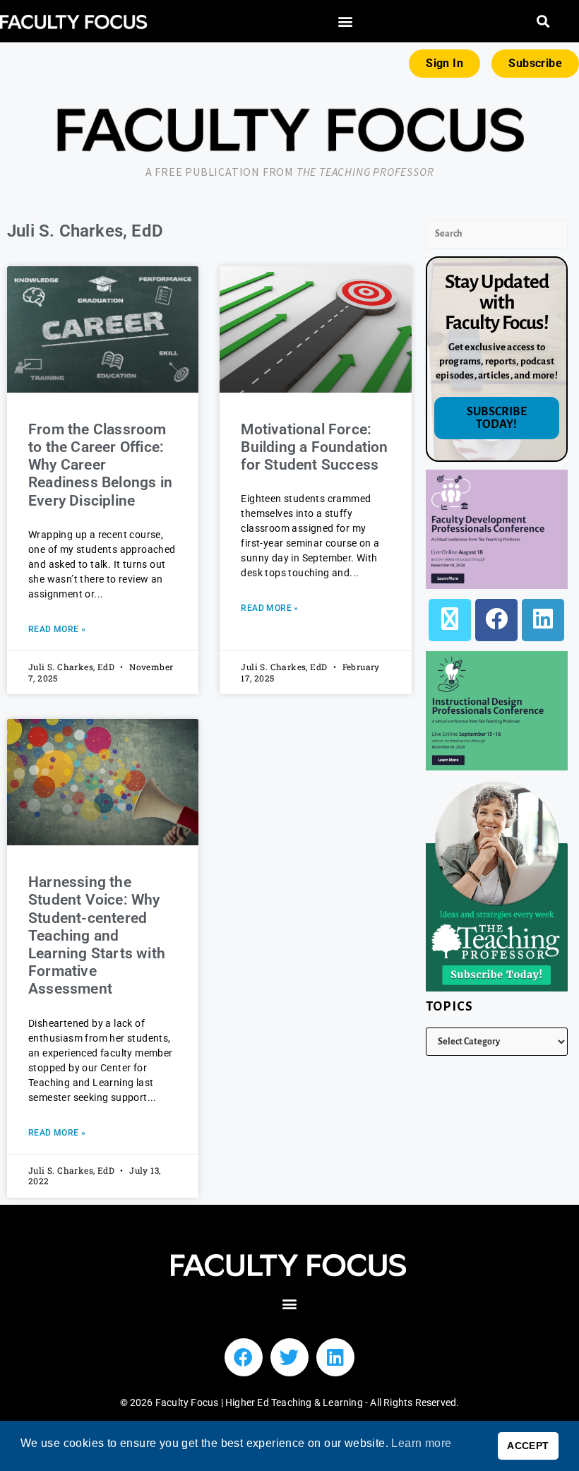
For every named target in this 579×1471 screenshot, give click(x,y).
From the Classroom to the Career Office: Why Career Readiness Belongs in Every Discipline (100, 465)
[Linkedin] (335, 1357)
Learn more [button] (421, 1443)
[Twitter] (289, 1357)
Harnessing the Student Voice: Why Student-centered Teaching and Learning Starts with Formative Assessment (96, 935)
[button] (345, 21)
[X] (450, 620)
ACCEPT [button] (528, 1445)
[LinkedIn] (543, 620)
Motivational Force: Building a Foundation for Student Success (314, 447)
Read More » (56, 629)
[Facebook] (496, 620)
